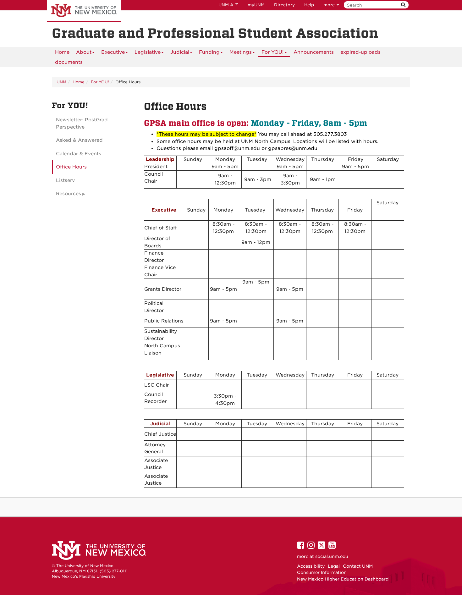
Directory (284, 5)
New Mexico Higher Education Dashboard (342, 578)
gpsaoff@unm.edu (237, 148)
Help (309, 5)
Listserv (65, 180)
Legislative (148, 52)
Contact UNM (358, 566)
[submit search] (403, 4)
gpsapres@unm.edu (292, 148)
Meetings (240, 52)
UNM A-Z (228, 5)
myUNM (256, 5)
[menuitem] (62, 52)
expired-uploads (360, 52)
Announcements (314, 52)
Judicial (179, 52)
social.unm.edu (331, 556)
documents (69, 62)
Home (62, 52)
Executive (113, 52)
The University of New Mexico (84, 11)
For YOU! (272, 52)
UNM (61, 82)
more (329, 5)
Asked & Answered (79, 140)
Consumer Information (322, 572)
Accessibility (311, 566)
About (83, 52)
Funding (209, 52)
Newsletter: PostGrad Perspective (82, 123)
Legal (334, 566)
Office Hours (71, 167)
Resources (68, 193)
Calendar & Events (78, 154)
